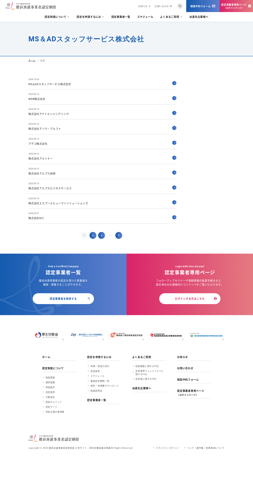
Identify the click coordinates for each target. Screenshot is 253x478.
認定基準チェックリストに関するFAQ (149, 372)
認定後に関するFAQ (145, 378)
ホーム (31, 60)
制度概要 (50, 377)
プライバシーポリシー (168, 447)
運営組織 (50, 382)
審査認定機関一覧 (100, 380)
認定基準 (50, 392)
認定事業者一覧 (120, 16)
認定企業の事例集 (55, 411)
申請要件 (50, 387)
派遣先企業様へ (198, 16)
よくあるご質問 (169, 16)
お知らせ (144, 6)
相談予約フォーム (188, 379)
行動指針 (50, 397)
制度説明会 (96, 390)
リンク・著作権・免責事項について (206, 447)
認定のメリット (54, 401)
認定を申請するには (89, 16)
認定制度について (55, 16)
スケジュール (145, 16)
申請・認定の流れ (100, 366)
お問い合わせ (163, 6)
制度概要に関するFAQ (147, 366)
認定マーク (51, 406)
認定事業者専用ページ (190, 392)
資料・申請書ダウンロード (105, 385)
